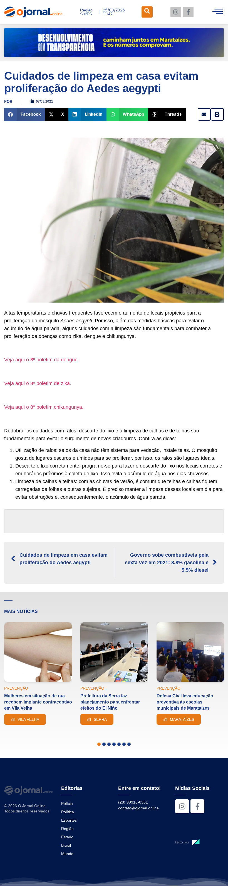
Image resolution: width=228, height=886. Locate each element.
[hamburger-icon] (217, 12)
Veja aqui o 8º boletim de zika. (37, 383)
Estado (67, 837)
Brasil (66, 845)
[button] (24, 114)
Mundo (67, 853)
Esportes (69, 820)
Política (67, 812)
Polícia (67, 803)
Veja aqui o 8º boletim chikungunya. (43, 407)
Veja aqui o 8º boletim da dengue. (41, 359)
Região (67, 828)
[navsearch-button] (147, 12)
